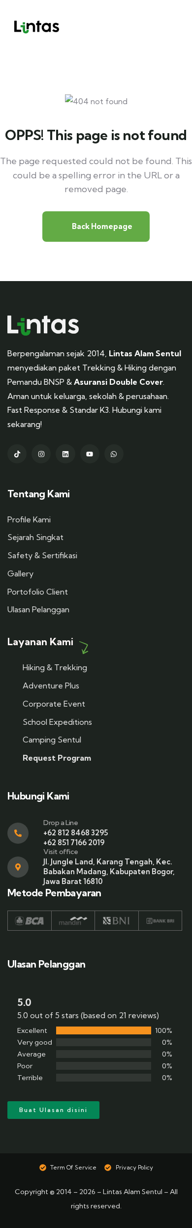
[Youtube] (89, 453)
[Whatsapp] (114, 453)
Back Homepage (101, 226)
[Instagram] (41, 453)
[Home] (43, 325)
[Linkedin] (65, 453)
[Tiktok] (17, 453)
